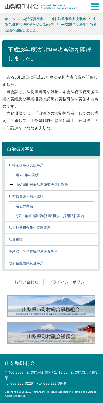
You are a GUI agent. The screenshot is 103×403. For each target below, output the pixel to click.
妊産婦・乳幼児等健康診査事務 (33, 252)
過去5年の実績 (27, 175)
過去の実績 (24, 206)
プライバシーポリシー (69, 282)
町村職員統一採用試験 (26, 196)
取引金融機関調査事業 (26, 263)
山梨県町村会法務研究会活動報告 (42, 185)
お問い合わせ (26, 282)
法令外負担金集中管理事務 (30, 228)
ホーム (10, 19)
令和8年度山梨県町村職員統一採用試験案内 (50, 216)
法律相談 (16, 240)
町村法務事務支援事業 (68, 19)
